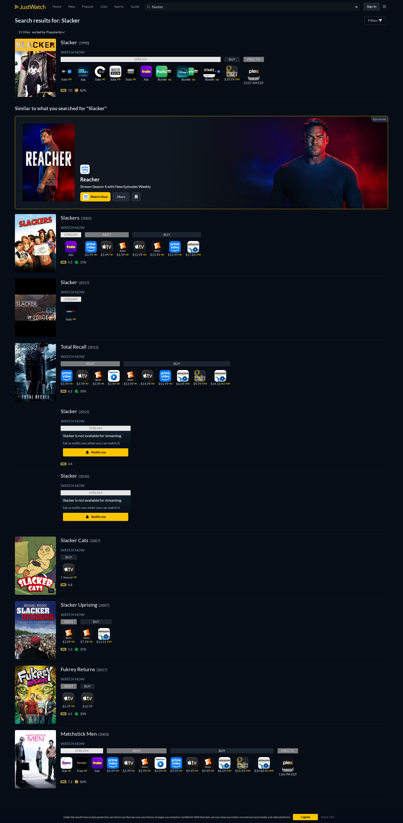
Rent (107, 235)
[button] (75, 411)
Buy (232, 59)
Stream (140, 59)
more (121, 197)
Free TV (253, 59)
